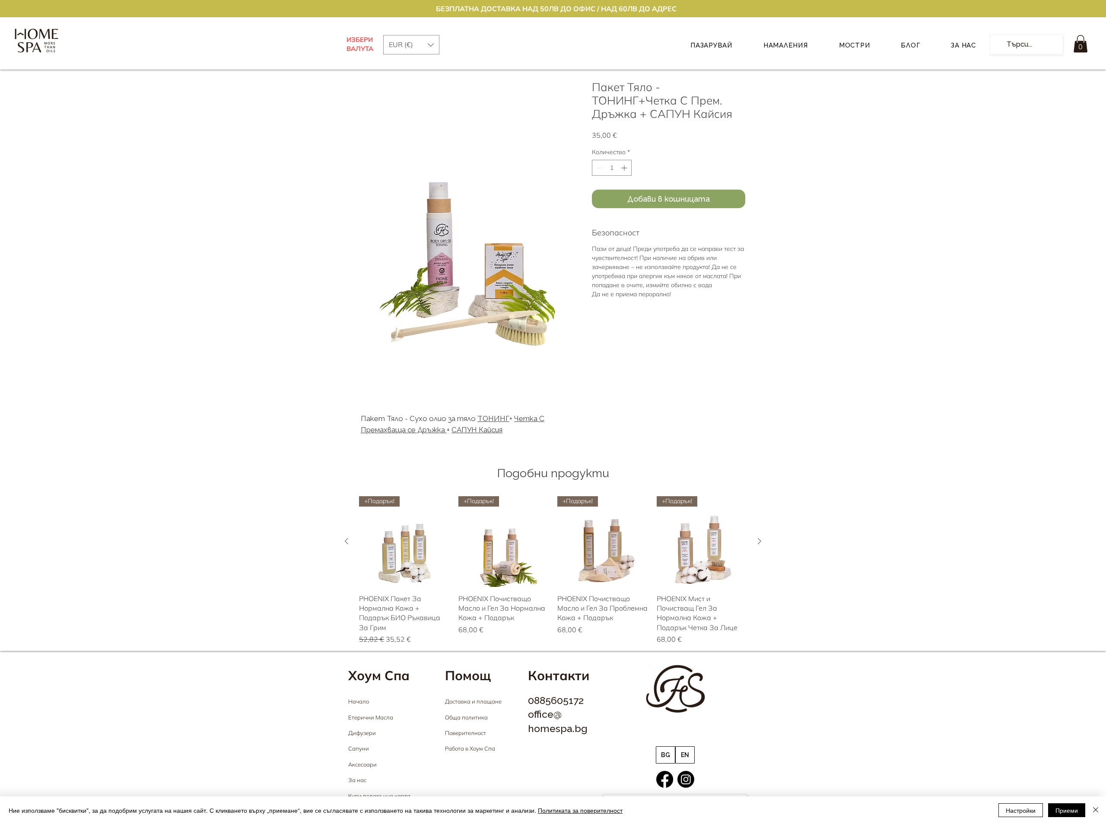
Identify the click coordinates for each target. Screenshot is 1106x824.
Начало (358, 701)
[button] (1080, 44)
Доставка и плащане (473, 701)
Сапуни (358, 748)
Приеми (1066, 810)
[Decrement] (598, 167)
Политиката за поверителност (580, 810)
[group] (553, 570)
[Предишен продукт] (346, 541)
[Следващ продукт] (759, 541)
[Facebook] (664, 779)
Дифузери (362, 732)
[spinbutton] (612, 167)
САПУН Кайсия (476, 429)
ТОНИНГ (493, 418)
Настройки (1021, 810)
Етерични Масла (370, 717)
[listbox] (411, 44)
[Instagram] (685, 779)
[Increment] (625, 167)
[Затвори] (1095, 810)
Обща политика (466, 717)
